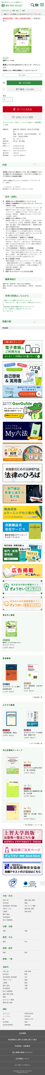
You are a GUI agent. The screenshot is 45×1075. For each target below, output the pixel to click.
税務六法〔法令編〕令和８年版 (33, 815)
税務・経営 (7, 948)
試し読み (22, 75)
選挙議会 (6, 914)
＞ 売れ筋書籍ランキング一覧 (32, 825)
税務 (4, 952)
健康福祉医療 (29, 900)
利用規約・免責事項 (22, 1046)
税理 (25, 1022)
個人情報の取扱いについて (22, 1052)
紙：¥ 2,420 (24, 83)
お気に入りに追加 (24, 117)
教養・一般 (7, 959)
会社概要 (22, 1033)
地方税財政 (6, 917)
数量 (4, 96)
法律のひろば (28, 1019)
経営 (25, 952)
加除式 (6, 967)
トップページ (5, 10)
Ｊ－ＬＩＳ (6, 1016)
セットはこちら (8, 311)
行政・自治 (7, 896)
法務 (25, 931)
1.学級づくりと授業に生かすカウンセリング (17, 300)
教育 (23, 10)
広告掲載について (22, 1058)
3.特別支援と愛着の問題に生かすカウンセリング (18, 307)
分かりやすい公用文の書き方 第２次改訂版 (33, 769)
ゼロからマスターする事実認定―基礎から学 (33, 734)
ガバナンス (6, 1013)
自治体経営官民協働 (10, 906)
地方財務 (6, 1022)
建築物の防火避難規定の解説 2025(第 (33, 792)
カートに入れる (24, 109)
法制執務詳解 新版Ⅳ (10, 733)
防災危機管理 (7, 920)
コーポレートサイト (22, 1065)
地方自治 (6, 903)
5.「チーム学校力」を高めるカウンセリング (17, 309)
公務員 (5, 911)
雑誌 (5, 1009)
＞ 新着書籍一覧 (37, 697)
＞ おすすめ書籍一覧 (35, 743)
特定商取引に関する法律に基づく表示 (22, 1039)
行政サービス (7, 909)
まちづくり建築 (29, 906)
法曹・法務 (7, 926)
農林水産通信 (29, 909)
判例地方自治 (28, 1013)
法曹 (4, 931)
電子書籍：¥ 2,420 (24, 89)
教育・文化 (15, 10)
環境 (25, 903)
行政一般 (6, 900)
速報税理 (27, 1025)
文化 (25, 942)
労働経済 (27, 911)
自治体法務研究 (8, 1025)
